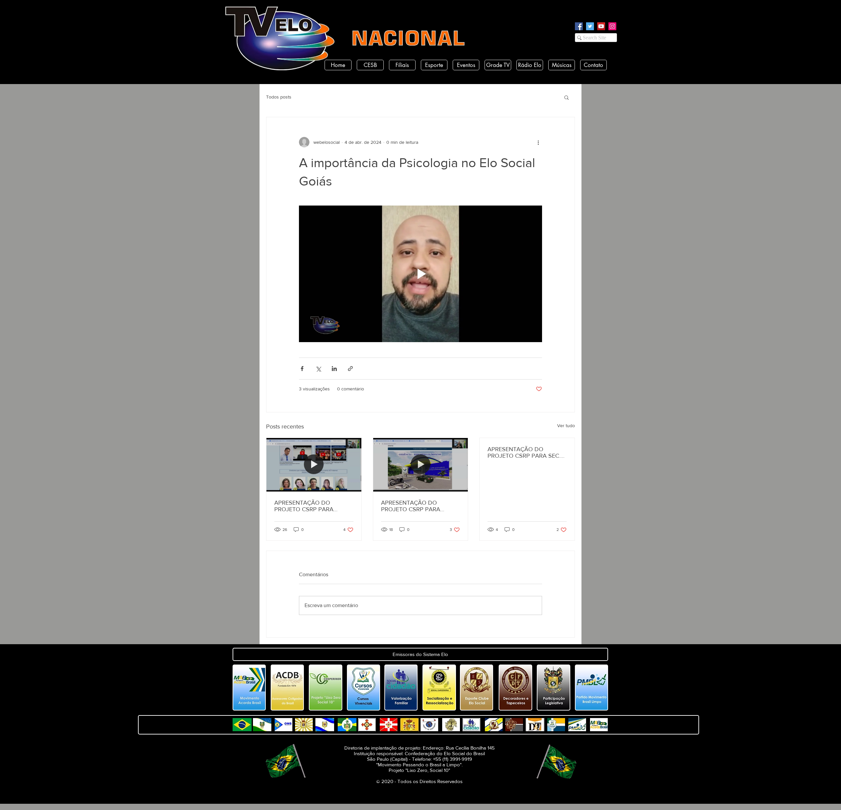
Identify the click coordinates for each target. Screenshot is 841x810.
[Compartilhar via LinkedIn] (334, 368)
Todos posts (278, 96)
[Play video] (420, 274)
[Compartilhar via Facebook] (302, 368)
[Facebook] (579, 26)
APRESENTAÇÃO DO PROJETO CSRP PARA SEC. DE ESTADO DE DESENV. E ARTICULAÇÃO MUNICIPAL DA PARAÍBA (524, 452)
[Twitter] (590, 26)
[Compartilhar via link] (350, 368)
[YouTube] (601, 26)
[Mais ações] (538, 142)
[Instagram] (612, 26)
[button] (566, 97)
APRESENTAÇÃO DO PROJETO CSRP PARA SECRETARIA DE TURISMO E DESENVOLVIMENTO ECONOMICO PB (418, 506)
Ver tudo (566, 425)
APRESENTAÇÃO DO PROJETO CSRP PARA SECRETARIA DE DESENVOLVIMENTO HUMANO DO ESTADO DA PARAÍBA (310, 506)
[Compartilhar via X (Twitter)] (318, 368)
